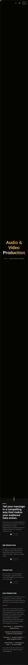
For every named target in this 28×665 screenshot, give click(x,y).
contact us (8, 651)
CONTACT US (24, 3)
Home (5, 258)
